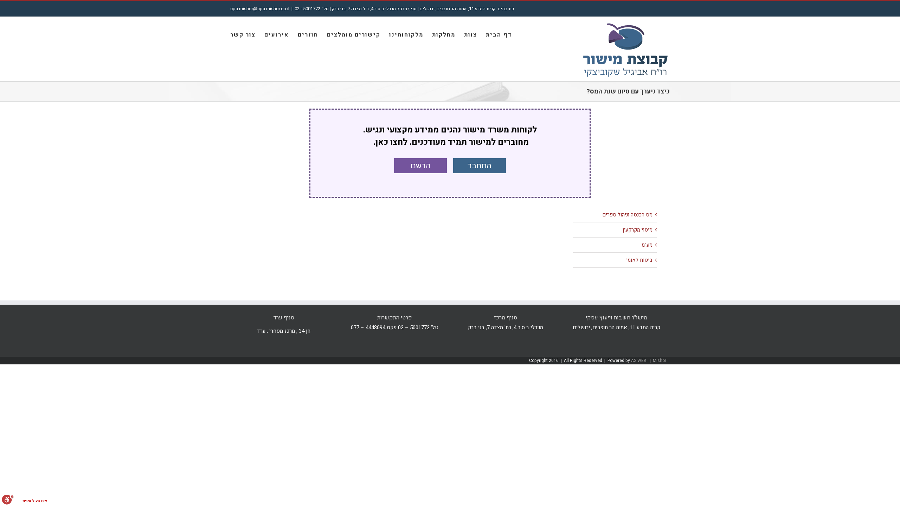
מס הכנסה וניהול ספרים (627, 215)
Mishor (659, 360)
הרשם (421, 165)
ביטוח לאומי (639, 260)
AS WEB (639, 360)
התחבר (479, 165)
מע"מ (647, 245)
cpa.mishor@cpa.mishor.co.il (259, 8)
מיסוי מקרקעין (637, 230)
